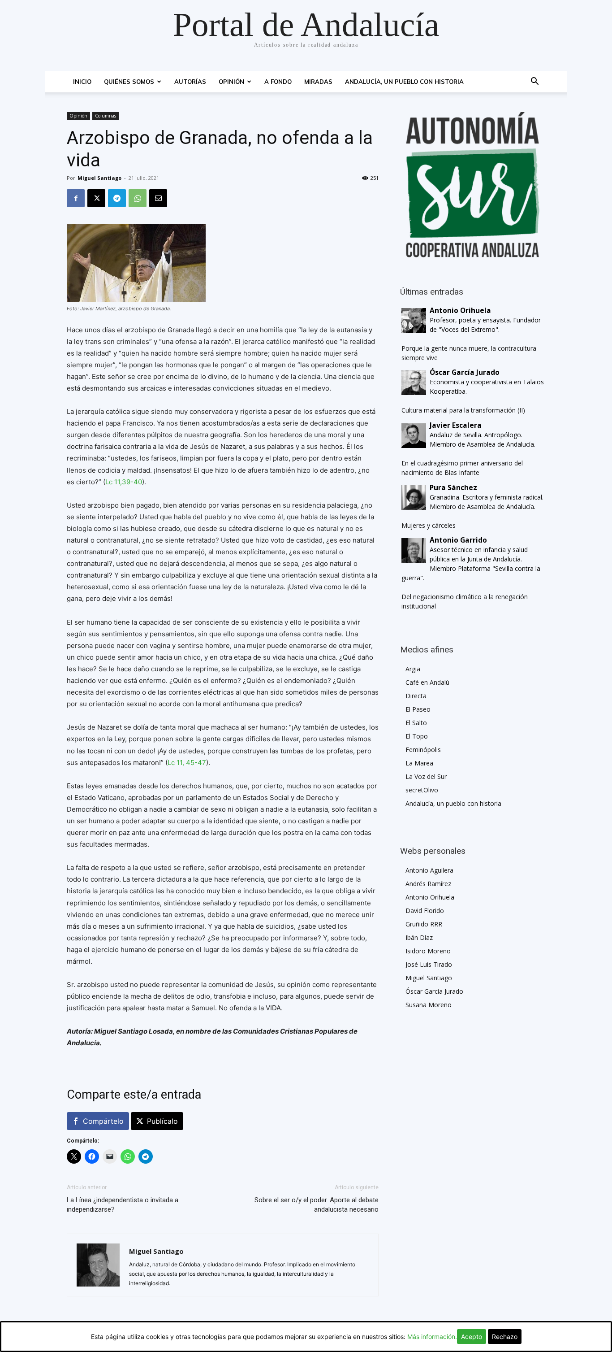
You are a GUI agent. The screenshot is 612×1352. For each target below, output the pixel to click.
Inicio (82, 81)
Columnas (105, 116)
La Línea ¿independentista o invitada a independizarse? (122, 1204)
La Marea (419, 763)
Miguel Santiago (99, 177)
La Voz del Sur (426, 776)
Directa (416, 695)
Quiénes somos (129, 81)
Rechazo (504, 1336)
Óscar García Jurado (434, 991)
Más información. (432, 1336)
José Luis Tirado (428, 964)
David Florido (424, 910)
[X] (96, 198)
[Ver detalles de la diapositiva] (472, 184)
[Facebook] (76, 198)
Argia (412, 669)
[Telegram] (117, 198)
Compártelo (103, 1121)
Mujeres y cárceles (428, 525)
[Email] (158, 198)
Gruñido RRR (423, 924)
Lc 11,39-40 (123, 482)
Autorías (190, 81)
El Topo (416, 736)
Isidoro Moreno (428, 951)
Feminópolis (423, 749)
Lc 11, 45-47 (187, 762)
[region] (472, 184)
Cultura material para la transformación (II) (463, 410)
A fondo (278, 81)
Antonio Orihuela (429, 897)
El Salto (416, 722)
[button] (534, 82)
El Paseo (418, 709)
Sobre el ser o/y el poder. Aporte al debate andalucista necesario (316, 1204)
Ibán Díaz (419, 937)
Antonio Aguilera (429, 870)
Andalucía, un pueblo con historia (404, 81)
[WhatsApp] (138, 198)
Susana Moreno (428, 1004)
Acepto (471, 1336)
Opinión (231, 81)
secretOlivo (421, 790)
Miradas (318, 81)
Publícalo (162, 1121)
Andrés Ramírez (428, 883)
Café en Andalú (427, 682)
